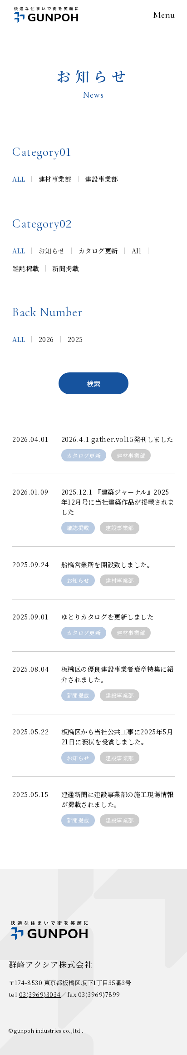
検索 (93, 383)
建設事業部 (119, 527)
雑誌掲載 (78, 527)
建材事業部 (131, 455)
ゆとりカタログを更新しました (107, 616)
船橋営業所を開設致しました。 (107, 564)
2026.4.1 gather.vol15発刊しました (117, 439)
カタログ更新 (84, 455)
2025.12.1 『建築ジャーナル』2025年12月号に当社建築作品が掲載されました (117, 501)
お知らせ (78, 580)
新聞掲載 (78, 695)
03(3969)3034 (40, 994)
